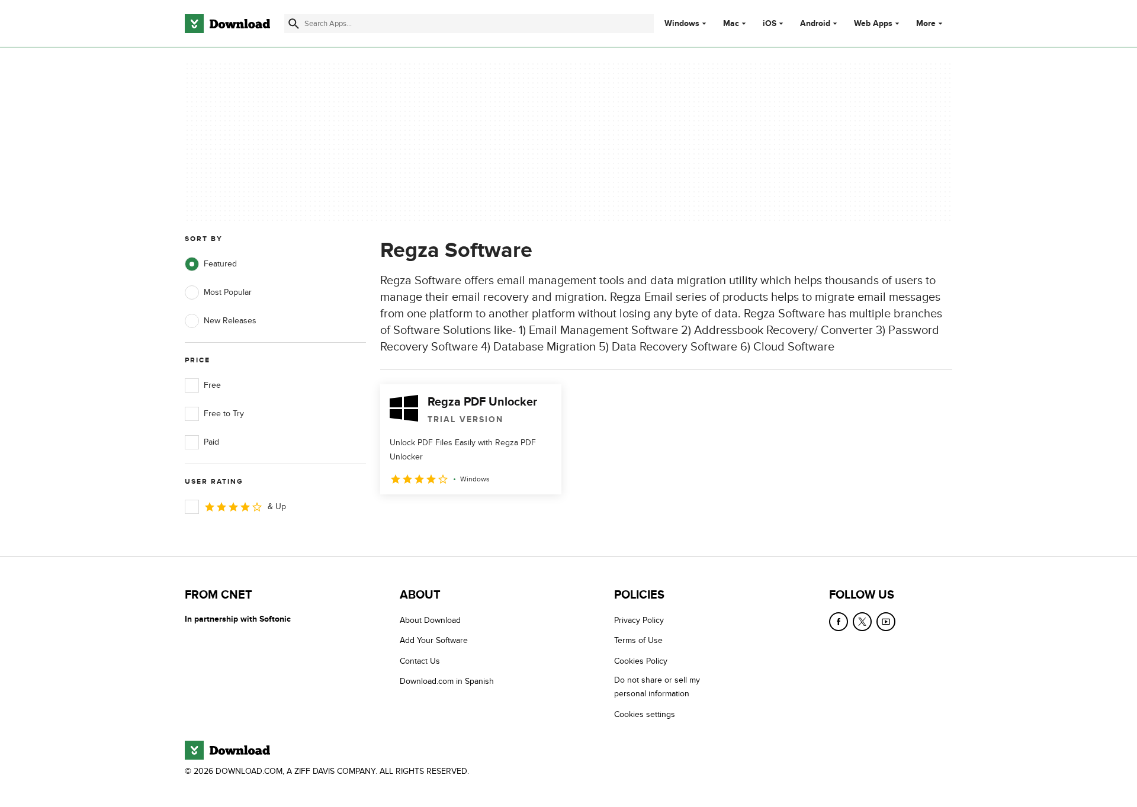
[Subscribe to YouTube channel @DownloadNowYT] (885, 621)
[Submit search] (293, 23)
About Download (430, 620)
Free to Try (224, 414)
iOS (769, 24)
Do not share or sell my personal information (657, 687)
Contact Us (420, 661)
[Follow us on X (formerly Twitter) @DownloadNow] (862, 621)
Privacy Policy (639, 620)
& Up (277, 506)
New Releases (230, 321)
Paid (211, 442)
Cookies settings (644, 714)
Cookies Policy (640, 661)
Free (212, 385)
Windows (681, 24)
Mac (731, 24)
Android (815, 24)
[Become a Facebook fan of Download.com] (838, 621)
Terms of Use (638, 640)
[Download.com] (227, 23)
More (926, 23)
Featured (220, 264)
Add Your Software (434, 640)
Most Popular (228, 292)
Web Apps (873, 24)
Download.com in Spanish (447, 681)
